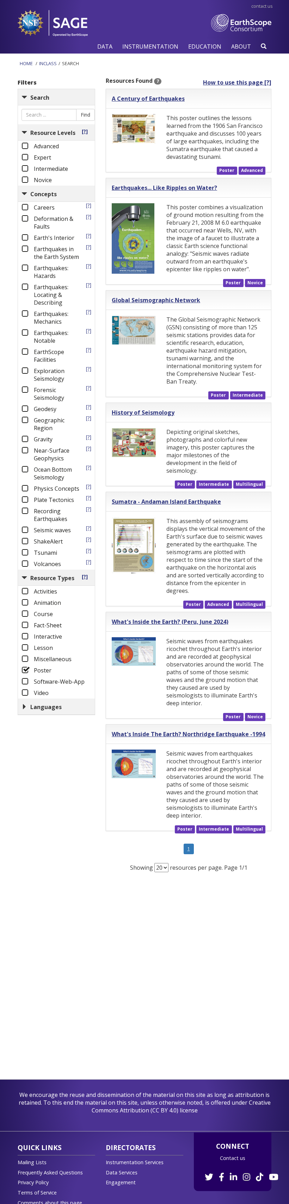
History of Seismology (143, 412)
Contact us (232, 1158)
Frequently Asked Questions (50, 1172)
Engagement (121, 1182)
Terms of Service (37, 1192)
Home (26, 63)
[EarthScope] (241, 30)
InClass (48, 63)
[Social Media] (241, 1173)
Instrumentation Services (135, 1162)
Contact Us (262, 6)
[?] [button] (85, 131)
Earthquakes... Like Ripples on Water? (164, 188)
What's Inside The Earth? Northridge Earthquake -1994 (188, 734)
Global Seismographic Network (156, 300)
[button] (105, 46)
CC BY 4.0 (164, 1110)
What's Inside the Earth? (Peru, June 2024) (170, 622)
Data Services (121, 1172)
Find (85, 114)
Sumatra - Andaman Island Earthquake (166, 501)
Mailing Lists (32, 1162)
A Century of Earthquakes (148, 99)
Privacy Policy (33, 1182)
